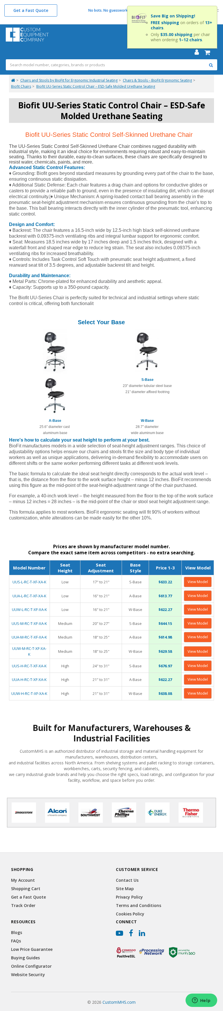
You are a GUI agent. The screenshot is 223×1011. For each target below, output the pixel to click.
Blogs (16, 932)
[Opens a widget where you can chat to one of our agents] (201, 1001)
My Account (23, 880)
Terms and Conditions (138, 905)
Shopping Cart (25, 888)
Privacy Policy (129, 897)
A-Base (55, 421)
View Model (198, 581)
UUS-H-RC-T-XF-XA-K (29, 665)
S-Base (147, 380)
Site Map (125, 888)
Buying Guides (25, 957)
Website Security (28, 974)
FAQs (16, 941)
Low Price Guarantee (32, 949)
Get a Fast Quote (30, 10)
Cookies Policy (130, 914)
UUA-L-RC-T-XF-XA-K (29, 595)
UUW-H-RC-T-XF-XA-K (29, 693)
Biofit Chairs (21, 86)
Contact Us (127, 880)
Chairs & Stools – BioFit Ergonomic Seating (157, 80)
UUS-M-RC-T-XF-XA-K (29, 623)
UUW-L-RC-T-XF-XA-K (29, 609)
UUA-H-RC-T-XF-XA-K (29, 679)
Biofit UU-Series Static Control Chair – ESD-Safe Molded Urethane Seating (95, 86)
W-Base (147, 421)
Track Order (23, 905)
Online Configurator (31, 966)
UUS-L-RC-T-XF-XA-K (29, 582)
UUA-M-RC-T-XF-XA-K (29, 637)
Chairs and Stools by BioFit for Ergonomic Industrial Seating (69, 80)
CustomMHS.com (119, 1002)
